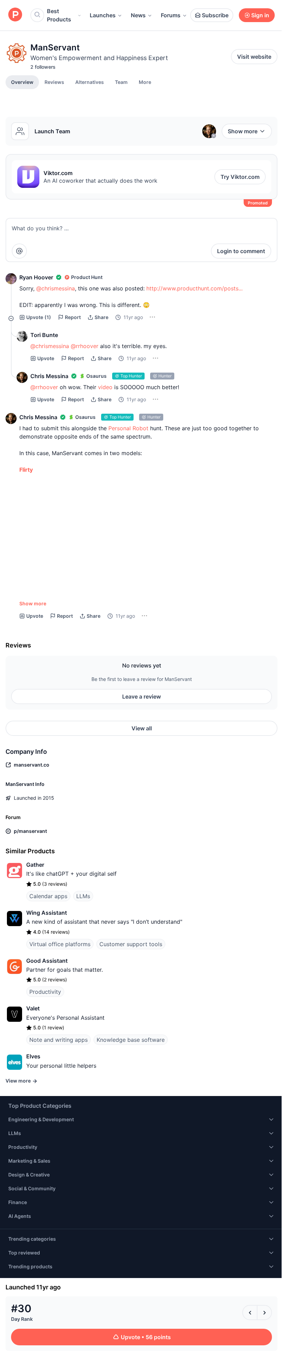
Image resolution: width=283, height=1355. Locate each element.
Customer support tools (130, 944)
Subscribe (215, 15)
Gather (35, 864)
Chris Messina (49, 376)
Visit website (254, 56)
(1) (38, 317)
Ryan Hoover (36, 277)
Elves (33, 1056)
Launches (103, 15)
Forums (170, 15)
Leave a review (141, 696)
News (138, 15)
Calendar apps (48, 896)
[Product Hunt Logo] (15, 15)
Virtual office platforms (59, 944)
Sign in (260, 15)
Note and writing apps (58, 1039)
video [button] (105, 387)
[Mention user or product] (19, 251)
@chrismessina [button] (55, 288)
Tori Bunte (44, 334)
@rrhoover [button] (84, 346)
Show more (242, 131)
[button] (145, 81)
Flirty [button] (26, 469)
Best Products (59, 15)
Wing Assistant (46, 912)
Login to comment (241, 251)
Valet (33, 1008)
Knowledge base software (131, 1039)
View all (141, 728)
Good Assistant (47, 960)
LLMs (83, 896)
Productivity (45, 991)
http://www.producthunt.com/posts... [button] (194, 288)
